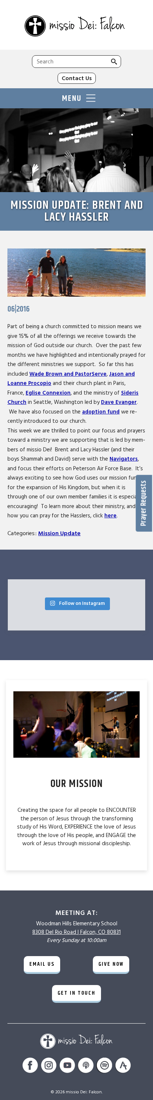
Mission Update (59, 533)
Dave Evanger (119, 402)
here (110, 516)
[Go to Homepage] (76, 26)
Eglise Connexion (48, 393)
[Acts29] (123, 1066)
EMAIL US (42, 964)
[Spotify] (104, 1066)
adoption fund (101, 412)
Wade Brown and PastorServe (68, 374)
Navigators (124, 459)
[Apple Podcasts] (85, 1066)
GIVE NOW (111, 964)
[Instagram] (48, 1066)
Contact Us (77, 78)
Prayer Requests (144, 503)
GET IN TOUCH (76, 993)
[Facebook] (30, 1066)
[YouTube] (67, 1066)
